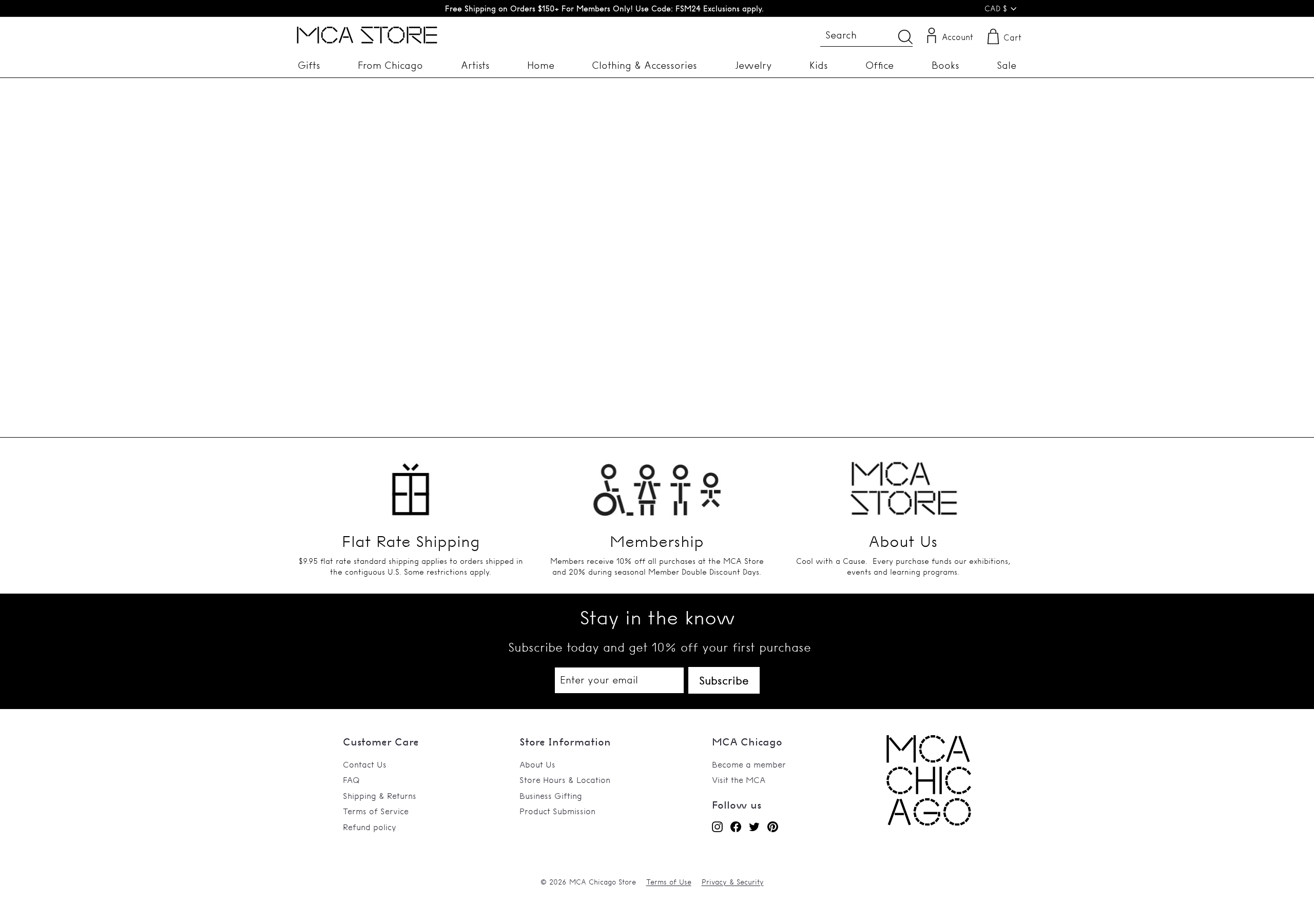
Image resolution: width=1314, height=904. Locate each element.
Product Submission (557, 811)
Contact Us (365, 764)
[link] (928, 822)
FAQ (351, 780)
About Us (537, 764)
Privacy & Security (733, 882)
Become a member (749, 764)
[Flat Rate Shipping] (411, 483)
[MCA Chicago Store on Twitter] (754, 826)
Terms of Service (376, 811)
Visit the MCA (738, 780)
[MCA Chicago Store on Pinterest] (772, 826)
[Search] (905, 36)
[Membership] (657, 483)
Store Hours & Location (564, 780)
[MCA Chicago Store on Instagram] (717, 826)
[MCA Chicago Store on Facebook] (735, 826)
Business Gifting (550, 796)
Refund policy (369, 827)
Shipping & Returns (379, 796)
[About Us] (903, 483)
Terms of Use (668, 882)
